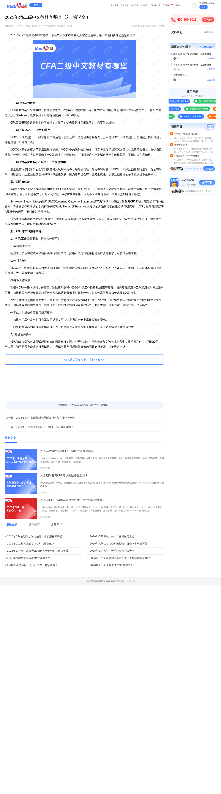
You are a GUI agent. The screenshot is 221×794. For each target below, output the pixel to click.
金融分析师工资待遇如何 (201, 101)
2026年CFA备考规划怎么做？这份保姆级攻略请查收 (120, 558)
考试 (27, 26)
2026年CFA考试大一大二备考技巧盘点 (112, 536)
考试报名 (61, 26)
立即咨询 (208, 19)
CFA (36, 5)
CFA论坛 (167, 5)
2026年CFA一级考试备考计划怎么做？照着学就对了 (72, 500)
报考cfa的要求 (181, 144)
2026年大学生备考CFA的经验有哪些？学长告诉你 (118, 543)
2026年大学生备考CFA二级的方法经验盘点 (67, 451)
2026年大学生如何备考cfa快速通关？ (28, 558)
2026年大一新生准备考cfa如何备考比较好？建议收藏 (37, 550)
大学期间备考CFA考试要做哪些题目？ (64, 475)
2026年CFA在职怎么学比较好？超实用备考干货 (34, 536)
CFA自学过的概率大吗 (185, 116)
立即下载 (207, 182)
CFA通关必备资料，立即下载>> (84, 359)
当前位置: (9, 26)
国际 (34, 26)
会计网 (19, 26)
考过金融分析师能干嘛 (191, 109)
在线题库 (135, 5)
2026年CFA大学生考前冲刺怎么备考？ (112, 550)
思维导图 (124, 5)
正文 (70, 26)
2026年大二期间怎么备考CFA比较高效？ (30, 543)
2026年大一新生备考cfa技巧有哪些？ (111, 565)
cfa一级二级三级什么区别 (186, 133)
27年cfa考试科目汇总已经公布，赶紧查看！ (32, 565)
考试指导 (50, 26)
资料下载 (144, 5)
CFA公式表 (156, 5)
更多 (178, 5)
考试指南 (114, 5)
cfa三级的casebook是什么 (186, 155)
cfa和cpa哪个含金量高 (171, 101)
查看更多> (209, 32)
